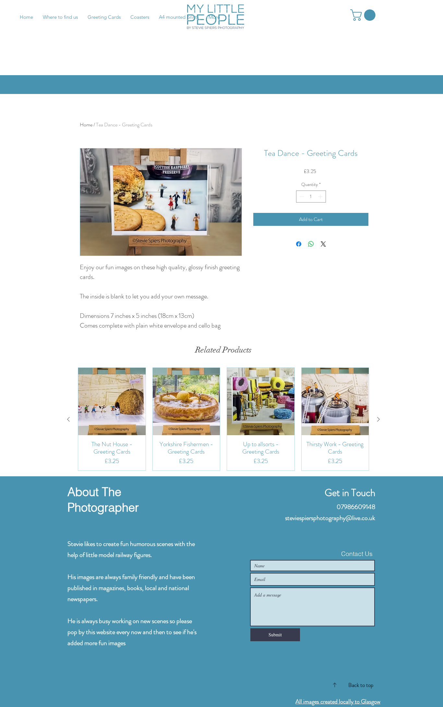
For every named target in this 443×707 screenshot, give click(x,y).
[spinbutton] (311, 196)
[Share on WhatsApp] (311, 244)
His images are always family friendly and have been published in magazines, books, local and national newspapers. (131, 588)
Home (86, 124)
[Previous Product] (68, 419)
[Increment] (321, 196)
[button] (364, 15)
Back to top (360, 685)
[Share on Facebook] (299, 244)
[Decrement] (301, 196)
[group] (223, 419)
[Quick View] (112, 401)
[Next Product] (378, 419)
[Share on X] (323, 244)
